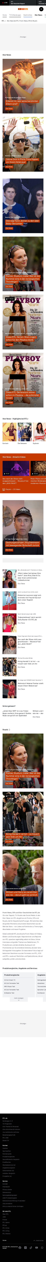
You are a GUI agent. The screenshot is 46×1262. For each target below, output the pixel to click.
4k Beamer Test (9, 993)
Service (5, 1181)
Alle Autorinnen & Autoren (11, 1129)
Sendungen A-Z (8, 1121)
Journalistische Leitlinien (11, 1132)
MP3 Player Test (9, 986)
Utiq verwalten (7, 1203)
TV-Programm (7, 1124)
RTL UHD (5, 1138)
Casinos (5, 1148)
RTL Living (6, 1231)
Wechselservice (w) (9, 1165)
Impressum (6, 1187)
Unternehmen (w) (8, 1170)
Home (4, 1240)
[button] (16, 473)
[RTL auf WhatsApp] (42, 1247)
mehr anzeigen (18, 998)
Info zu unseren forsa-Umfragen (13, 1206)
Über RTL (6, 1214)
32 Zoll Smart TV (9, 980)
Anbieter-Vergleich (9, 1173)
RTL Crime (6, 1228)
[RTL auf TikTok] (31, 1247)
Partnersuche (7, 1154)
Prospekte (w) (7, 1176)
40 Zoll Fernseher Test (11, 990)
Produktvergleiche (9, 1156)
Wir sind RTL (7, 1211)
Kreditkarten (7, 1162)
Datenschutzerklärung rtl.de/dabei (14, 1201)
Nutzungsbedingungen (10, 1195)
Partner (5, 1145)
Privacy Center (7, 1189)
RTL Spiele (6, 1222)
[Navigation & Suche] (41, 9)
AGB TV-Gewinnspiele (10, 1198)
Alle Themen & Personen (11, 1126)
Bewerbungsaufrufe (9, 1135)
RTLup (5, 1225)
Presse (5, 1219)
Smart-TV (6, 1140)
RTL (3, 21)
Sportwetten (7, 1151)
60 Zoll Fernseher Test (11, 983)
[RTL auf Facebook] (20, 1247)
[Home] (23, 9)
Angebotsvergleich (9, 1168)
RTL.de (5, 1118)
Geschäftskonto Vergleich (11, 1159)
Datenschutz (7, 1192)
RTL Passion (6, 1233)
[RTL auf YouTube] (36, 1247)
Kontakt (5, 1184)
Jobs (4, 1217)
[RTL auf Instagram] (25, 1247)
